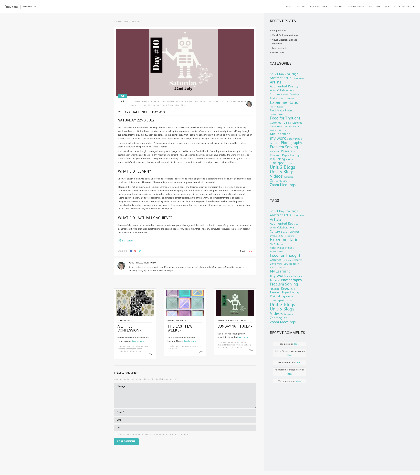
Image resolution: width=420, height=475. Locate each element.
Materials (273, 130)
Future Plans (278, 52)
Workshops (289, 176)
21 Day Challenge (141, 101)
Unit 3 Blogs (282, 171)
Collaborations (285, 90)
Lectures (297, 122)
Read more (137, 341)
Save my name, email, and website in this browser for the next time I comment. (153, 434)
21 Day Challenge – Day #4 (232, 320)
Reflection (174, 346)
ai (291, 78)
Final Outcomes (276, 114)
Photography (291, 142)
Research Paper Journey (284, 155)
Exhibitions (289, 98)
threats (289, 159)
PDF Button (127, 240)
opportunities (294, 138)
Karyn (153, 262)
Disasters (284, 95)
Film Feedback (279, 48)
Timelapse (184, 346)
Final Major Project (282, 110)
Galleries (275, 122)
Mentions (282, 130)
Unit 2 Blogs (199, 101)
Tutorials (288, 163)
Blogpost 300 (279, 30)
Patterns (121, 348)
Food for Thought (285, 118)
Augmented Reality (157, 101)
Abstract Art (279, 78)
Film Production (276, 107)
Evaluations (276, 98)
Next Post (136, 21)
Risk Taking (277, 159)
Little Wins (276, 126)
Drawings (130, 346)
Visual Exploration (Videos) (285, 35)
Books (122, 346)
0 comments (215, 101)
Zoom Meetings (283, 184)
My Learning (172, 101)
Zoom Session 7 (125, 320)
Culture (275, 94)
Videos (193, 346)
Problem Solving (186, 101)
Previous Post (122, 21)
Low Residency (291, 126)
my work (278, 138)
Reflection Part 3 (177, 320)
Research (288, 151)
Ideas (137, 346)
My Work (144, 346)
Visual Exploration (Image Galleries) (284, 41)
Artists (275, 82)
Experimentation (285, 102)
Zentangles (131, 348)
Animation (299, 78)
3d (271, 74)
